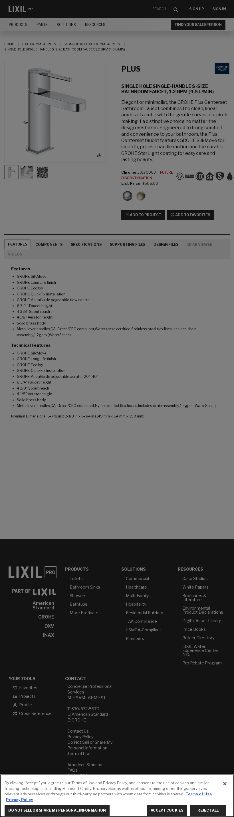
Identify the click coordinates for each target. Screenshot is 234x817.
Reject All (208, 810)
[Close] (225, 783)
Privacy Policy (19, 799)
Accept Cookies (167, 810)
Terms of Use (198, 794)
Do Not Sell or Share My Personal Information (57, 810)
